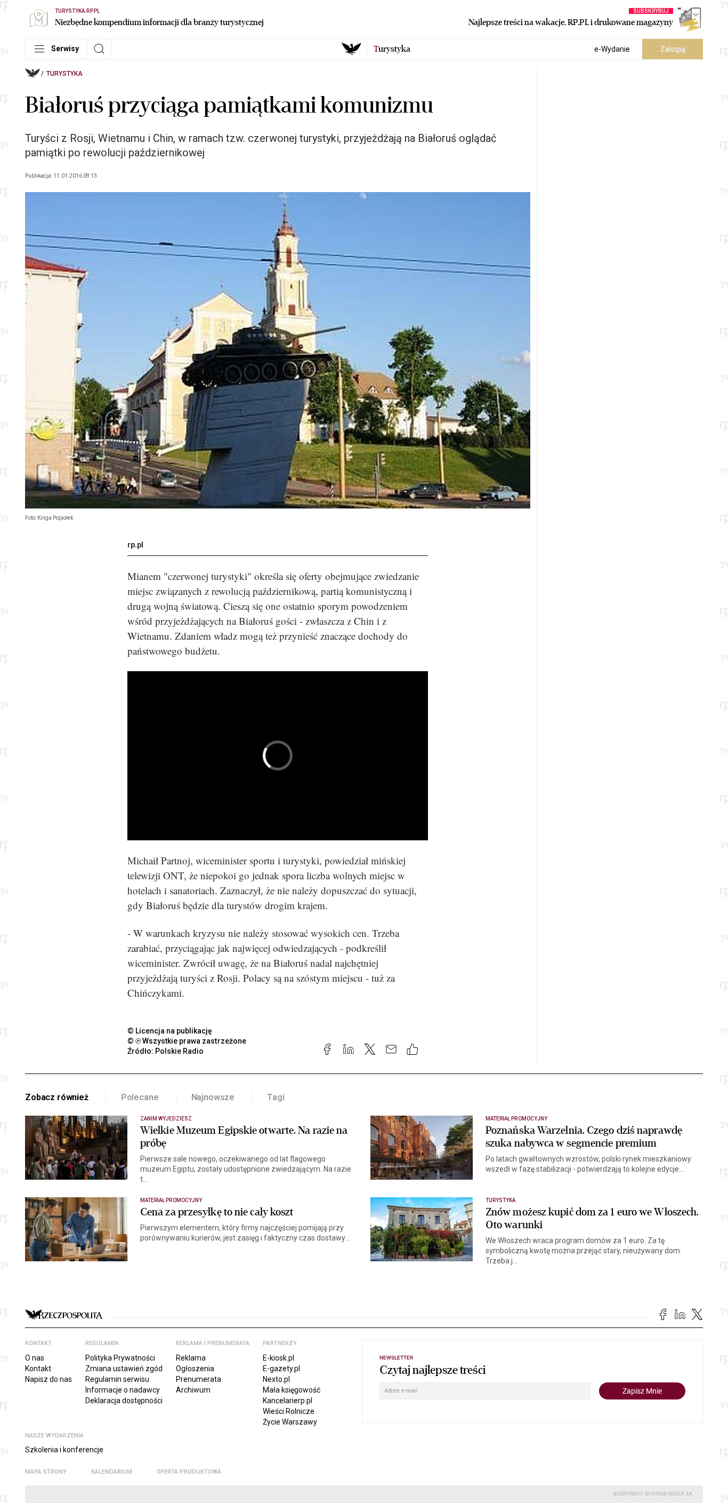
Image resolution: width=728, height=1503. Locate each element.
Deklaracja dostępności (124, 1400)
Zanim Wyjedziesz (166, 1119)
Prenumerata (198, 1379)
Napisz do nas (48, 1379)
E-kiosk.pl (278, 1358)
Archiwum (193, 1390)
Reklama (191, 1358)
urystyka (392, 49)
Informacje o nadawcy (122, 1390)
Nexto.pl (276, 1379)
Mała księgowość (291, 1390)
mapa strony (46, 1471)
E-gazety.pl (281, 1368)
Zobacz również (56, 1097)
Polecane (140, 1097)
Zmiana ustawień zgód (124, 1368)
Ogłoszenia (195, 1368)
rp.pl (135, 544)
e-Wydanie (612, 49)
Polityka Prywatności (120, 1358)
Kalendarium (111, 1471)
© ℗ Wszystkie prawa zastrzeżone (186, 1041)
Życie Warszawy (290, 1422)
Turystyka (64, 73)
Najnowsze (213, 1097)
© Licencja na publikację (170, 1031)
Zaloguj (672, 49)
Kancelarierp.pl (287, 1400)
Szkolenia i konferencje (64, 1449)
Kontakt (38, 1368)
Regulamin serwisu (117, 1379)
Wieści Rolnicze (288, 1411)
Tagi (275, 1097)
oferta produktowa (189, 1471)
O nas (34, 1358)
